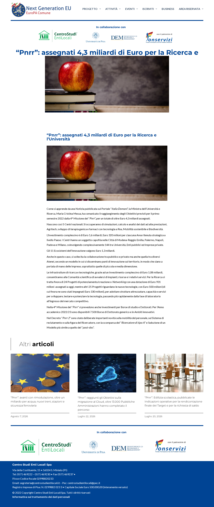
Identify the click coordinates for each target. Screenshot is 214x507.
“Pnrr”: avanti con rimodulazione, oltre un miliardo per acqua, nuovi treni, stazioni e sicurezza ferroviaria (38, 401)
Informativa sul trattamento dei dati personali (41, 496)
